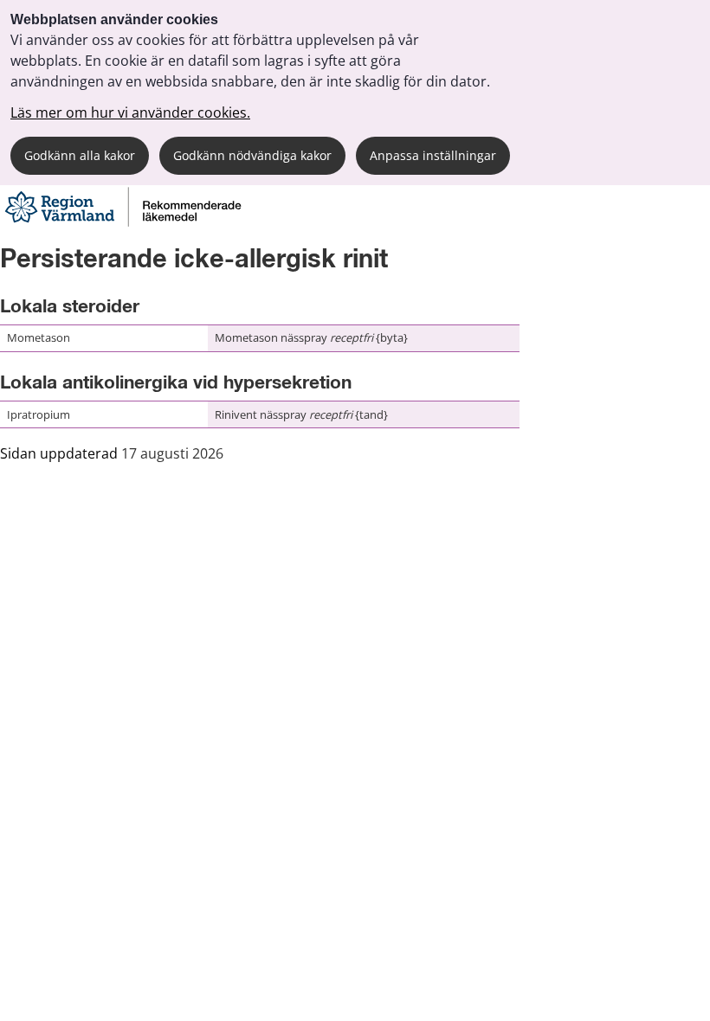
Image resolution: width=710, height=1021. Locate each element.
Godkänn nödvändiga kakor (252, 155)
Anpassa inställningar (433, 155)
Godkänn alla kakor (79, 155)
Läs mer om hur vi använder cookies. (130, 112)
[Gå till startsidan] (122, 223)
